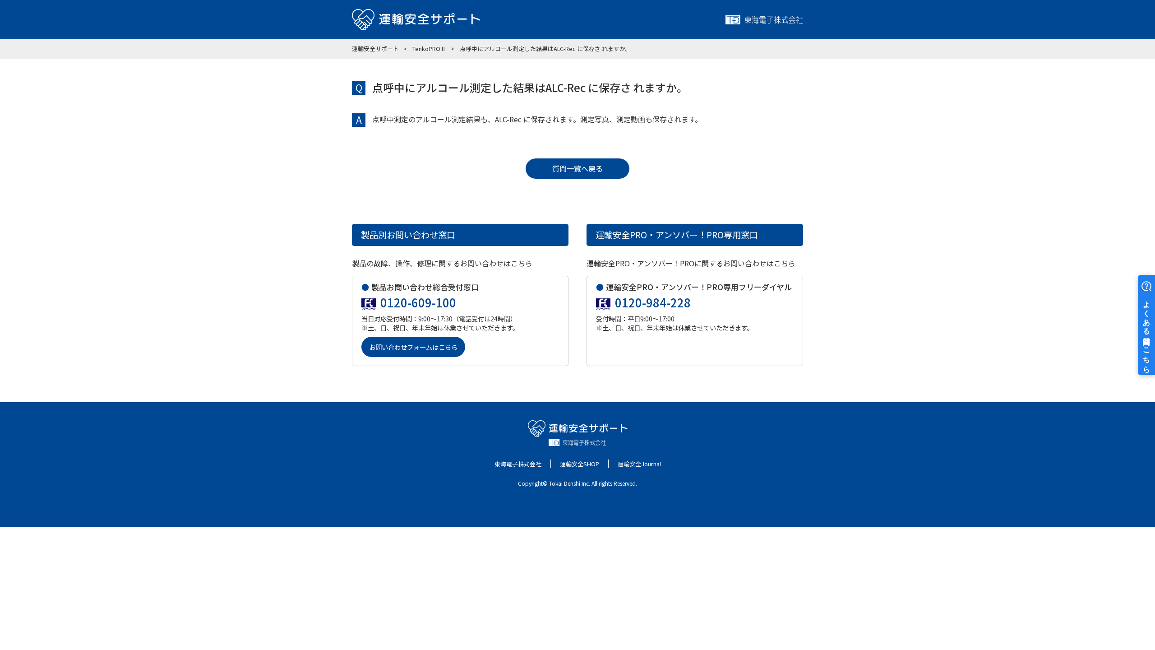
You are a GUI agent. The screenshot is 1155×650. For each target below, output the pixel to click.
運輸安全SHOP (579, 464)
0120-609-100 (418, 302)
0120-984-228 (653, 302)
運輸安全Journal (639, 464)
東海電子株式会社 (517, 464)
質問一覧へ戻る (577, 168)
